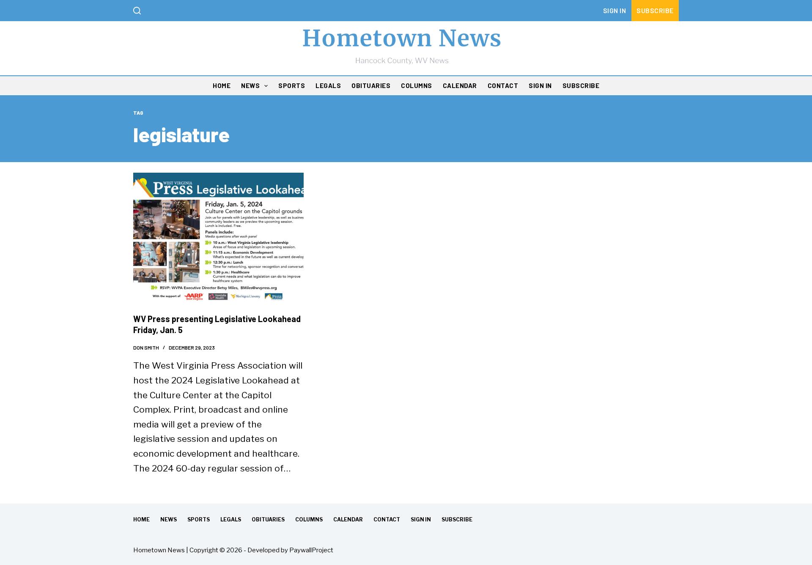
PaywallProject (311, 550)
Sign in (614, 10)
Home (221, 85)
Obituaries (370, 85)
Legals (328, 85)
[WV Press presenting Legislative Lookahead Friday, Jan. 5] (218, 236)
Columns (416, 85)
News (250, 85)
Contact (503, 85)
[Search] (137, 10)
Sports (291, 85)
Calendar (460, 85)
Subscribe (655, 10)
